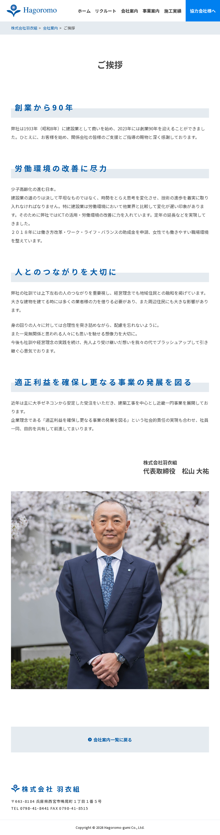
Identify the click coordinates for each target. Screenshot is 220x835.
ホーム (84, 11)
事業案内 (151, 11)
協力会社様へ (203, 11)
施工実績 (172, 11)
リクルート (105, 11)
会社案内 (129, 11)
